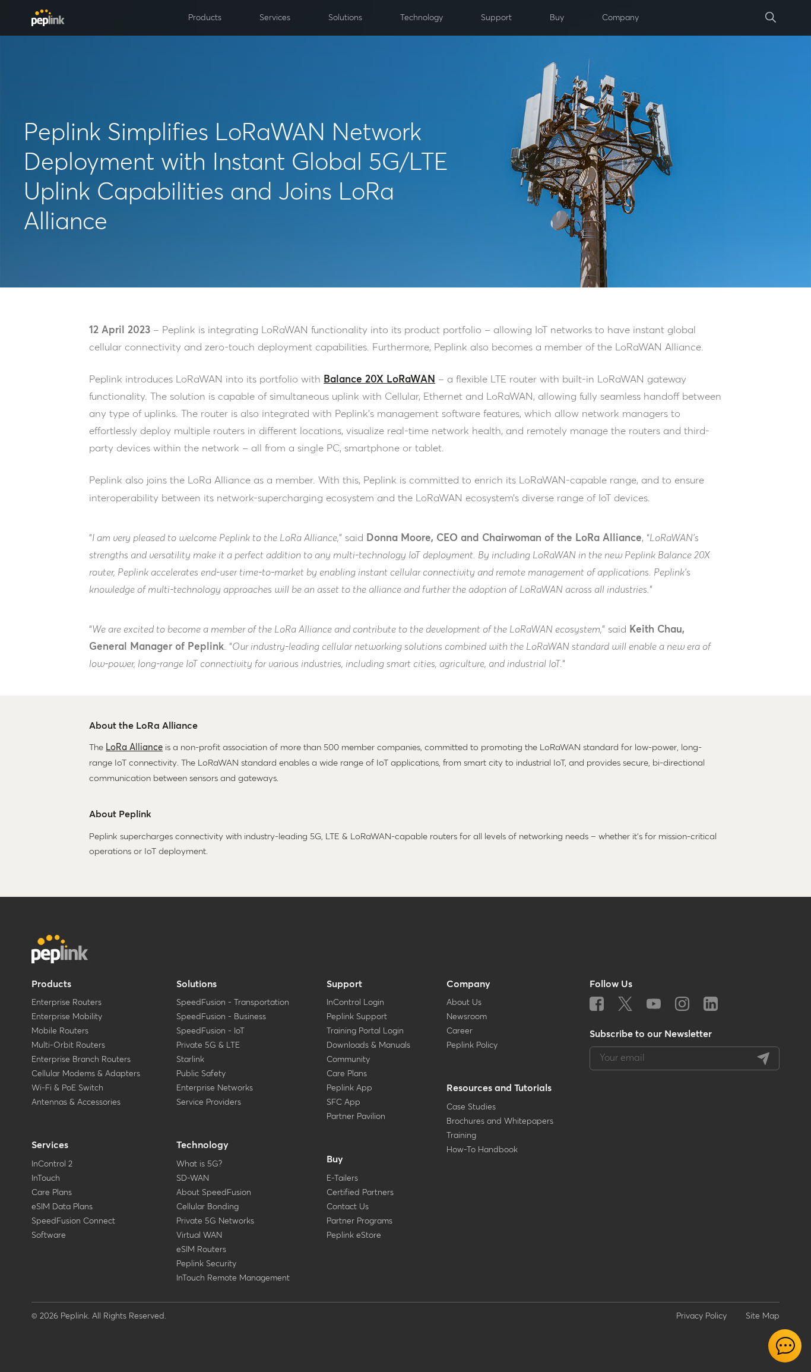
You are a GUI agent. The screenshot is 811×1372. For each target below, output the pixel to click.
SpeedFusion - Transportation (232, 1002)
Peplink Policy (472, 1045)
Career (459, 1031)
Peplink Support (357, 1017)
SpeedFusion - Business (221, 1017)
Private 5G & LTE (208, 1045)
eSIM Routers (201, 1249)
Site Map (763, 1316)
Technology (202, 1145)
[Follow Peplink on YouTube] (654, 1005)
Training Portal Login (365, 1031)
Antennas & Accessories (76, 1102)
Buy (335, 1159)
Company (468, 984)
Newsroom (466, 1017)
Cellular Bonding (207, 1207)
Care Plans (51, 1192)
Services (49, 1145)
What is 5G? (199, 1164)
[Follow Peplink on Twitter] (625, 1005)
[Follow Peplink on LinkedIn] (711, 1005)
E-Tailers (342, 1178)
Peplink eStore (354, 1235)
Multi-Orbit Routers (68, 1045)
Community (348, 1059)
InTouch (45, 1178)
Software (48, 1235)
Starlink (190, 1059)
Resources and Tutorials (499, 1088)
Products (51, 984)
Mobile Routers (59, 1031)
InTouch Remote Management (233, 1278)
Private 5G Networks (215, 1221)
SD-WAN (192, 1178)
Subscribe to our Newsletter (651, 1034)
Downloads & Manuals (368, 1045)
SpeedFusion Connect (73, 1221)
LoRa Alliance (134, 747)
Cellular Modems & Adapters (85, 1074)
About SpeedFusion (213, 1192)
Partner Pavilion (356, 1116)
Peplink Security (206, 1264)
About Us (463, 1002)
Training (461, 1135)
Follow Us (611, 984)
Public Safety (201, 1074)
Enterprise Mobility (66, 1017)
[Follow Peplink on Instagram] (682, 1005)
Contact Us (348, 1207)
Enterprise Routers (66, 1002)
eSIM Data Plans (62, 1207)
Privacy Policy (701, 1316)
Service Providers (208, 1102)
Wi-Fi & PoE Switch (67, 1088)
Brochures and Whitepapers (499, 1121)
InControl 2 (51, 1164)
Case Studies (471, 1107)
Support (344, 984)
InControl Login (355, 1002)
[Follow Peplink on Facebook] (597, 1005)
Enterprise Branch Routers (81, 1059)
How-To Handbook (482, 1150)
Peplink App (349, 1088)
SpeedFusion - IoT (210, 1031)
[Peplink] (48, 18)
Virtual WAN (199, 1235)
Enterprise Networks (214, 1088)
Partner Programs (359, 1221)
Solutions (196, 984)
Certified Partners (360, 1192)
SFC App (343, 1102)
